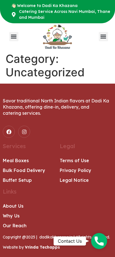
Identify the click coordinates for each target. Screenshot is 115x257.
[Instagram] (24, 132)
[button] (13, 36)
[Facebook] (9, 132)
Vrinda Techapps (42, 247)
